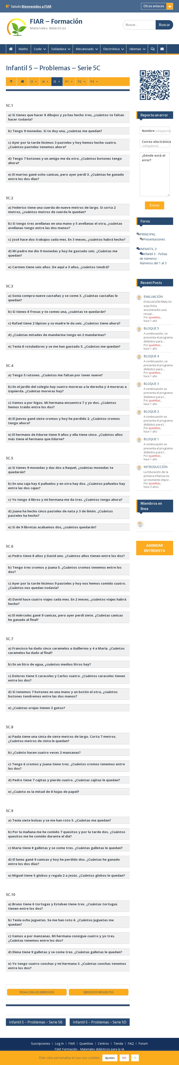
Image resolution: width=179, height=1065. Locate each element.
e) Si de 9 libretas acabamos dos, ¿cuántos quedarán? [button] (52, 527)
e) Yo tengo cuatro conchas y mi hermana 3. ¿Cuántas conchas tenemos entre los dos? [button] (67, 965)
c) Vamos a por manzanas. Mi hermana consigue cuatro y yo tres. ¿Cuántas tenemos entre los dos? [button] (61, 938)
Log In (59, 1043)
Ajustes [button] (110, 1058)
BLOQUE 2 (151, 411)
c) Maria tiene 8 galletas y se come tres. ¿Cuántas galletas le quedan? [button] (65, 848)
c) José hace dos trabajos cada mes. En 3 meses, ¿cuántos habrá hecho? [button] (67, 239)
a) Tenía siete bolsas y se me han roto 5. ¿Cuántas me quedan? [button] (59, 820)
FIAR (71, 1043)
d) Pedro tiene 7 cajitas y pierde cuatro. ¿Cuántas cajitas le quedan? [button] (64, 780)
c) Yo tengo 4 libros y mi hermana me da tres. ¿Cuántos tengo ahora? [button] (65, 499)
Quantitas (86, 1043)
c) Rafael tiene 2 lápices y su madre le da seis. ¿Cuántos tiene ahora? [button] (64, 323)
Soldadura (58, 49)
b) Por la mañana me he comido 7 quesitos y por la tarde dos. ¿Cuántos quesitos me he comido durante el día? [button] (66, 834)
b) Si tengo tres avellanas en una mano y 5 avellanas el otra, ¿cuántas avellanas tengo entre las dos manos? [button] (65, 225)
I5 (54, 81)
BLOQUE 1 (151, 439)
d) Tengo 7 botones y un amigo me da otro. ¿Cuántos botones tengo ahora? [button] (65, 160)
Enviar (155, 205)
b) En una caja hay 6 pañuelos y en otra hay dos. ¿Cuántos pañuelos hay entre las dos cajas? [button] (66, 485)
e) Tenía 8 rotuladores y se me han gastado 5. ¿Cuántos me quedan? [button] (64, 346)
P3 (92, 81)
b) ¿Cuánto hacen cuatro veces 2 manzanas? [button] (44, 752)
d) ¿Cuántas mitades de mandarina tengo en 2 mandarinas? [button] (57, 335)
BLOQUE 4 (151, 356)
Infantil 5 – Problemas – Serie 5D (99, 1022)
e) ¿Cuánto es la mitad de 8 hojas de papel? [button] (43, 791)
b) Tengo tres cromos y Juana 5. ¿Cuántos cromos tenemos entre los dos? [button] (65, 569)
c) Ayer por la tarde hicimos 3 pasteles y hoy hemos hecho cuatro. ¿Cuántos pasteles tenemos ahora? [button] (62, 144)
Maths (23, 49)
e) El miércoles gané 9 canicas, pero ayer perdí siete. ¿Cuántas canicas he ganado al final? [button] (65, 617)
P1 (67, 81)
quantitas (154, 317)
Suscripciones (40, 1043)
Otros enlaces (153, 6)
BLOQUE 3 (151, 384)
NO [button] (124, 1058)
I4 (43, 81)
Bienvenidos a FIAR (36, 7)
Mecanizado (85, 49)
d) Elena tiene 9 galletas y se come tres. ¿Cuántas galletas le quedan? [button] (65, 952)
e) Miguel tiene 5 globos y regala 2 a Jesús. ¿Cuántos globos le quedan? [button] (66, 875)
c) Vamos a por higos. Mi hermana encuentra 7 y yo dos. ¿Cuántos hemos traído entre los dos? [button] (62, 404)
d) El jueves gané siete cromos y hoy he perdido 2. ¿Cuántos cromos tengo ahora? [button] (64, 420)
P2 (79, 81)
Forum (143, 1043)
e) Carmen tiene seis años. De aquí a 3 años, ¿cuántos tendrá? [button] (58, 267)
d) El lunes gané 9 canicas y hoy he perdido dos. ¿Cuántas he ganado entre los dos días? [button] (64, 861)
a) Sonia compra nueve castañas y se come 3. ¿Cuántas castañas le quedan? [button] (63, 297)
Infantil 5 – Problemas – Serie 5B (35, 1022)
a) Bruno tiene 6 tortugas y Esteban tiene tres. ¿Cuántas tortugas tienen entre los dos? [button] (62, 906)
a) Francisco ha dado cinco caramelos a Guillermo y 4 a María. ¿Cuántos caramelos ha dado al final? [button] (66, 650)
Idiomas (135, 49)
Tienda (118, 1043)
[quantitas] (140, 525)
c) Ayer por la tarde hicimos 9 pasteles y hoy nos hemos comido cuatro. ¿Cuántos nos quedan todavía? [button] (67, 585)
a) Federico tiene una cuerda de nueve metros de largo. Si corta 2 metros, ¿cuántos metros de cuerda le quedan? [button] (62, 209)
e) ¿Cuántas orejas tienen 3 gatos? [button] (36, 708)
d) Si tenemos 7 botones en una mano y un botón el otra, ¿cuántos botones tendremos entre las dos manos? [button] (63, 694)
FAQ (131, 1043)
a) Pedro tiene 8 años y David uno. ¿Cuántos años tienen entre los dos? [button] (66, 556)
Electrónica (111, 49)
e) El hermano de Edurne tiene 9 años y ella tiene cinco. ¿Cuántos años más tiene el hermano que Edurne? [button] (65, 436)
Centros (103, 1043)
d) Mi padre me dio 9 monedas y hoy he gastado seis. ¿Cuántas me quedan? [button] (62, 253)
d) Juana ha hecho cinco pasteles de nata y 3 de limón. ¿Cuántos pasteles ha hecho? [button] (60, 513)
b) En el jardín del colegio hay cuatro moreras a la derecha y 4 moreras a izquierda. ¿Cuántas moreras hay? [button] (67, 388)
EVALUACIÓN (153, 296)
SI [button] (135, 1058)
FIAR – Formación (56, 21)
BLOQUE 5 (151, 328)
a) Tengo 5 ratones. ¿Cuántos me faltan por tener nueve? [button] (55, 375)
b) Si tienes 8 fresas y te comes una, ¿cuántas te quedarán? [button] (57, 311)
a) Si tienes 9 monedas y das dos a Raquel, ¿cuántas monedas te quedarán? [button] (60, 469)
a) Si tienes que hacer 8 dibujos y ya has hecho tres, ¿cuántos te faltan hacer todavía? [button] (66, 117)
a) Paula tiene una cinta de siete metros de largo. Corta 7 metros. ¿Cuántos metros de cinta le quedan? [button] (62, 738)
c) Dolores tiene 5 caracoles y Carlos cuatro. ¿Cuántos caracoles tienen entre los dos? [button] (66, 678)
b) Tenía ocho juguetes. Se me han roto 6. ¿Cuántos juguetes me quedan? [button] (61, 922)
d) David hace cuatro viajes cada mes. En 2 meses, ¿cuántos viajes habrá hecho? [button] (67, 601)
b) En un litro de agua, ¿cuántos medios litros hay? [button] (49, 664)
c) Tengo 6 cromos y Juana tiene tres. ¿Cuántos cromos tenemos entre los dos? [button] (66, 766)
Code (38, 49)
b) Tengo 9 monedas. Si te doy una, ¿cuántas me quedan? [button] (55, 131)
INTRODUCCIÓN (155, 467)
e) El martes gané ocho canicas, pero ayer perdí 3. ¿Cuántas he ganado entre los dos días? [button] (66, 176)
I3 (31, 81)
